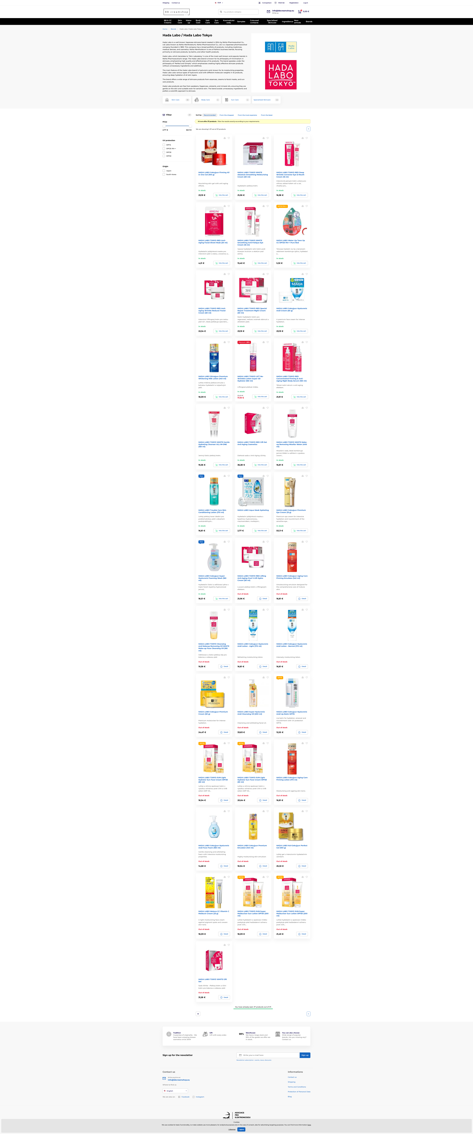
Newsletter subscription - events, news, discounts (253, 1060)
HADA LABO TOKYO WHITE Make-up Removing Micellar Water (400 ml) (291, 444)
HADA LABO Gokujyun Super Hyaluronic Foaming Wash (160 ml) (212, 578)
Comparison (266, 3)
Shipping (166, 3)
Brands (173, 29)
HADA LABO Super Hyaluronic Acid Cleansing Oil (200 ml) (251, 713)
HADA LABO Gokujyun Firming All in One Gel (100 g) (213, 173)
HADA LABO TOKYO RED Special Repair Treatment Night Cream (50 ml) (252, 310)
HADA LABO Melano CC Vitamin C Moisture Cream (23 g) (213, 912)
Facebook (185, 1097)
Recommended (210, 115)
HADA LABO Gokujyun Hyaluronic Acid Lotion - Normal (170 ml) (291, 645)
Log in (305, 3)
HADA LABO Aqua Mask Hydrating (253, 510)
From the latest (266, 115)
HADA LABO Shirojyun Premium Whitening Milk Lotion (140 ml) (213, 377)
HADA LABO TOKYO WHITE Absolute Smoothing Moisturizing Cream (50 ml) (252, 174)
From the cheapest (227, 115)
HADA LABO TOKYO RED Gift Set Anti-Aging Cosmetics (252, 443)
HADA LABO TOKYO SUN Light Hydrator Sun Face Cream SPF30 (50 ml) (213, 779)
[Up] (198, 1014)
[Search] (221, 12)
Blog (290, 1097)
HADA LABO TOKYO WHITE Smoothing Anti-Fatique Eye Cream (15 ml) (250, 242)
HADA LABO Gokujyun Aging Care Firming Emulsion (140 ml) (292, 577)
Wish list (281, 3)
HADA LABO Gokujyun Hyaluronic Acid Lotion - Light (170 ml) (252, 645)
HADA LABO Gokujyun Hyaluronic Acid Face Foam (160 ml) (213, 846)
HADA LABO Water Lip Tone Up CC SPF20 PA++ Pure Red (290, 241)
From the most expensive (247, 115)
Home (165, 29)
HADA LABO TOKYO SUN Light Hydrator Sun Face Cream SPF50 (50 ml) (252, 779)
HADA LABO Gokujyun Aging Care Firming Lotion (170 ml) (292, 778)
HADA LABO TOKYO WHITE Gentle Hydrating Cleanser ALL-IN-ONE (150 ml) (214, 444)
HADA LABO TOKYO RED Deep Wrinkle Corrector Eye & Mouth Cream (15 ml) (290, 174)
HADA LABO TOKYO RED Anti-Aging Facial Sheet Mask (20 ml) (213, 241)
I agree (241, 1129)
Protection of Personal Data (299, 1092)
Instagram (200, 1097)
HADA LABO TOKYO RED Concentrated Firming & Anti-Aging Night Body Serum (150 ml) (291, 378)
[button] (229, 138)
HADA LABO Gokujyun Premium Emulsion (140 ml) (252, 846)
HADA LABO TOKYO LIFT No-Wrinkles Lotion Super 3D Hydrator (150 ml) (250, 378)
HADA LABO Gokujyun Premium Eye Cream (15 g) (291, 511)
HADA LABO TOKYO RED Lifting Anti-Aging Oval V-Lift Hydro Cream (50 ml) (251, 578)
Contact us (176, 3)
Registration (293, 3)
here (309, 1125)
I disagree (232, 1129)
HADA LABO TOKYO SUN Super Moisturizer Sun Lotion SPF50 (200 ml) (291, 913)
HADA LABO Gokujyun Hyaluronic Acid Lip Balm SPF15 (291, 713)
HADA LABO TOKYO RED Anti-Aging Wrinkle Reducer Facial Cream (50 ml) (212, 310)
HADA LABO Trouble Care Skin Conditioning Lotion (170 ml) (212, 511)
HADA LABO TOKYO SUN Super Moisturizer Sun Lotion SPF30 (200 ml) (253, 913)
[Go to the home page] (177, 12)
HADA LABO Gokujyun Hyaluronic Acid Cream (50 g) (291, 309)
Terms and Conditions (297, 1087)
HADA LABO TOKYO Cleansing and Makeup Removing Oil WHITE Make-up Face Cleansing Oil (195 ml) (213, 647)
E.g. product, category (232, 12)
